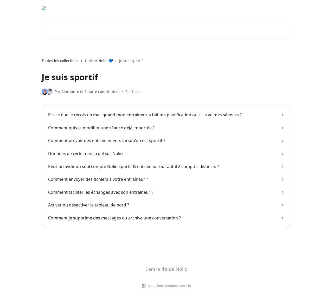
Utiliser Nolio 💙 (99, 60)
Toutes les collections (60, 60)
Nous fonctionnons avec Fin (169, 285)
